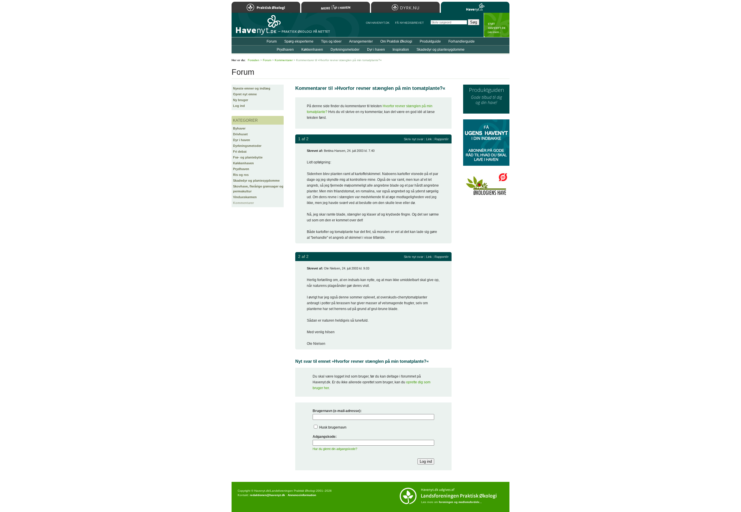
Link (429, 139)
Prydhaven (241, 169)
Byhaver (239, 128)
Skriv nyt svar (413, 139)
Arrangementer (361, 41)
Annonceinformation (302, 495)
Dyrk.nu (405, 7)
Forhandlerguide (461, 41)
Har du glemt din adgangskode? (335, 449)
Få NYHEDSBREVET (409, 22)
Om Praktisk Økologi (396, 41)
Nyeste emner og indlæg (251, 88)
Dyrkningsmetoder (247, 145)
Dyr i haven (241, 140)
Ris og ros (241, 174)
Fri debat (240, 151)
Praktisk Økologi (266, 7)
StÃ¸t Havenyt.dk (496, 25)
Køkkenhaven (243, 163)
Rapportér (441, 139)
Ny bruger (240, 100)
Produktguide (430, 41)
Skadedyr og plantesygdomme (256, 180)
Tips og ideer (331, 41)
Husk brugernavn (332, 427)
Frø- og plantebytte (248, 157)
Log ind (239, 105)
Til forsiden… (256, 27)
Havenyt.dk (475, 7)
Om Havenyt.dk (378, 22)
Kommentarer (243, 203)
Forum (272, 41)
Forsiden (253, 60)
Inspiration (400, 50)
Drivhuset (240, 134)
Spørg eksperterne (298, 41)
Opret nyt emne (245, 94)
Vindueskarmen (245, 197)
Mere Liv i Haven (335, 7)
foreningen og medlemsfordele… (460, 502)
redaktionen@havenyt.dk (267, 495)
